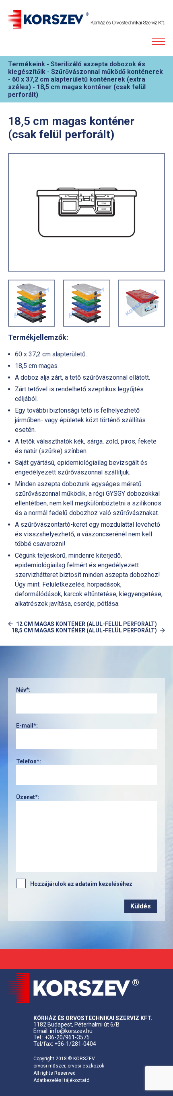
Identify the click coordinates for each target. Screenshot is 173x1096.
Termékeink (27, 64)
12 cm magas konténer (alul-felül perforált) (86, 624)
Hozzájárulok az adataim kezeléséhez (81, 884)
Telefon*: (28, 761)
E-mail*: (27, 725)
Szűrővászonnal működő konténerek (107, 72)
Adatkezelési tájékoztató (61, 1080)
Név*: (23, 690)
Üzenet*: (27, 797)
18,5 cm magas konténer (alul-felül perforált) (84, 630)
